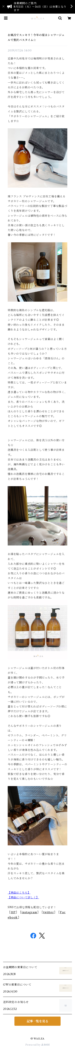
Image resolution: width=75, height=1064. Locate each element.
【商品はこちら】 (19, 892)
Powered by (33, 1044)
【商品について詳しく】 (23, 897)
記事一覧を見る (37, 1021)
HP (13, 912)
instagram (29, 912)
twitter (48, 912)
